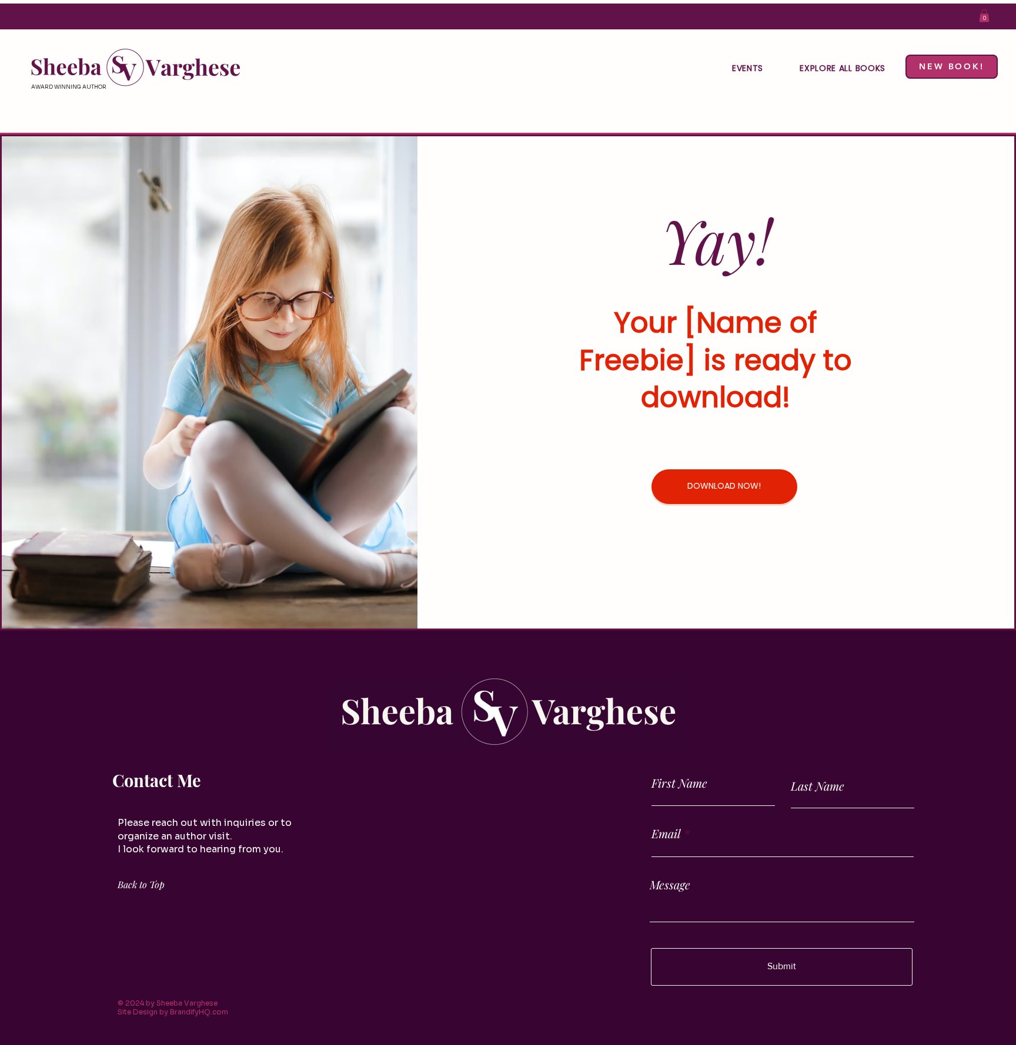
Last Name (817, 786)
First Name (679, 783)
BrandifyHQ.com (199, 1011)
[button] (984, 15)
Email (666, 833)
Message (670, 885)
